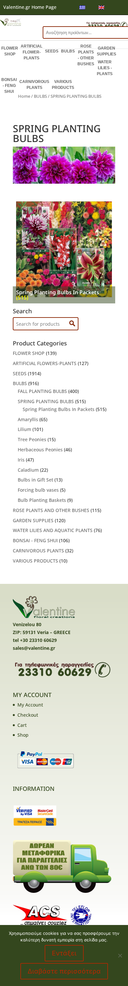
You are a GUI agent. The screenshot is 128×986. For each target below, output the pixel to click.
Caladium (28, 470)
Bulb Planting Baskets (42, 500)
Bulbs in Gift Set (35, 480)
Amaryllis (28, 419)
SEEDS (51, 51)
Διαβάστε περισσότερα (64, 971)
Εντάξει (64, 953)
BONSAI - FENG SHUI (9, 85)
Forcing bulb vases (38, 490)
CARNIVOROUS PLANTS (34, 84)
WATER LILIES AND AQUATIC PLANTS (53, 530)
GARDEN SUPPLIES (106, 51)
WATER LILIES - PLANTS (105, 68)
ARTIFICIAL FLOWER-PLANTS (31, 52)
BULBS (68, 51)
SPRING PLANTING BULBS (46, 401)
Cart (22, 725)
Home (24, 96)
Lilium (24, 429)
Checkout (27, 715)
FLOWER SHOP (9, 51)
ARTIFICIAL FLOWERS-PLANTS (44, 363)
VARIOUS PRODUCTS (63, 84)
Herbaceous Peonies (40, 449)
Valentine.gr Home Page (29, 7)
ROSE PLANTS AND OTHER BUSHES (51, 510)
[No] (120, 955)
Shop (23, 735)
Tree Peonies (32, 439)
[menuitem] (82, 7)
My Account (30, 705)
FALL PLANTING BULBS (42, 391)
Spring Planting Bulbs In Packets (59, 409)
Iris (21, 460)
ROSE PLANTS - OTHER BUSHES (85, 55)
